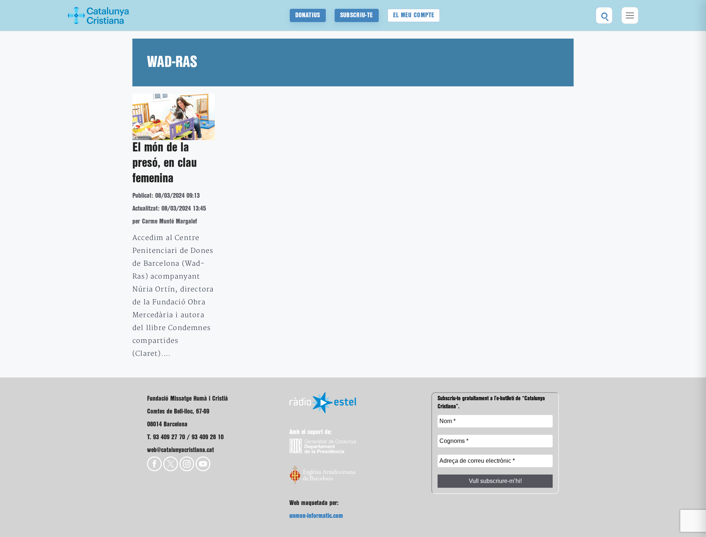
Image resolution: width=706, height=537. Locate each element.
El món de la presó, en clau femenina (164, 163)
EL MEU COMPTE (414, 15)
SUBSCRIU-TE (356, 15)
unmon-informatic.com (316, 516)
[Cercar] (604, 15)
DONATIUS (307, 15)
